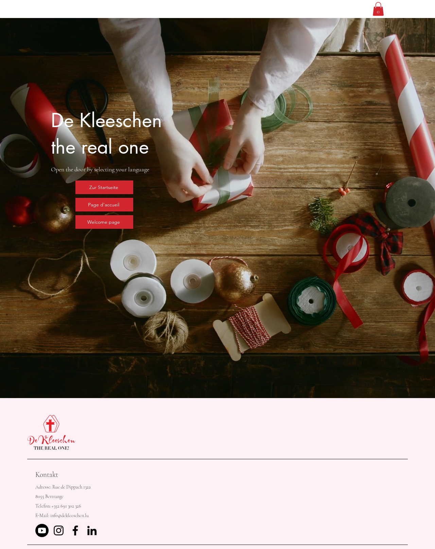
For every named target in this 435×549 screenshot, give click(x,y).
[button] (378, 9)
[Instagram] (58, 530)
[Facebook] (75, 530)
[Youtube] (42, 530)
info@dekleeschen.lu (69, 515)
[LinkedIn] (92, 530)
